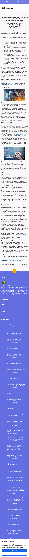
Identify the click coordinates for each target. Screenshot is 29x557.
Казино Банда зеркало (12, 407)
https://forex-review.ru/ (11, 84)
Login (12, 2)
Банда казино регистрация (13, 463)
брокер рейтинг (4, 227)
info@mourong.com (19, 1)
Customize (14, 554)
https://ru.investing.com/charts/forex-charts (10, 214)
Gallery (2, 308)
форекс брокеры (4, 247)
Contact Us (3, 314)
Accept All (14, 550)
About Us (3, 304)
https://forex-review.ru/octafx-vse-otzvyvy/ (15, 260)
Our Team (3, 311)
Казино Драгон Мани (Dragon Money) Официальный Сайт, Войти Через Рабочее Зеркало (15, 423)
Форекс (24, 110)
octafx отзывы (17, 134)
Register (18, 2)
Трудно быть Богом (11, 324)
